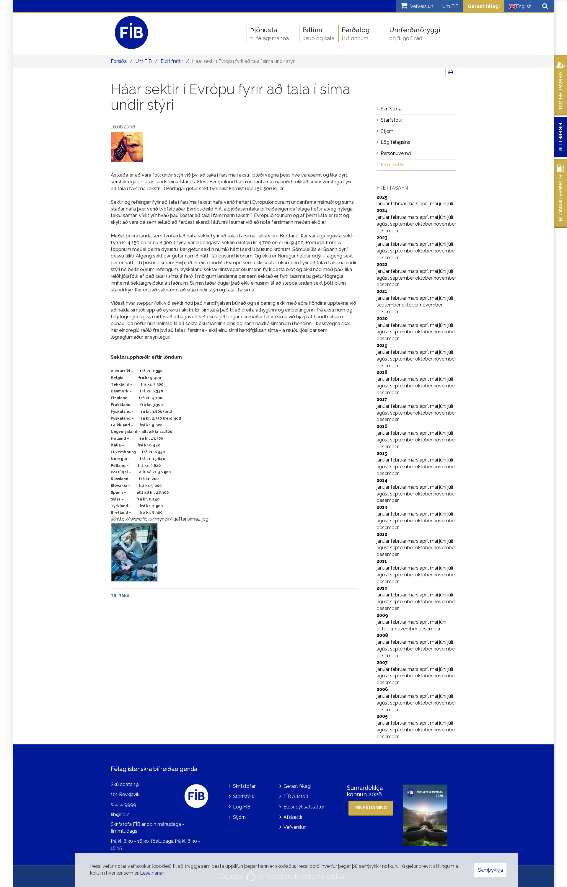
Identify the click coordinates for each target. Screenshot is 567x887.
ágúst (383, 224)
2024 (382, 210)
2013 (382, 507)
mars (414, 203)
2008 (382, 635)
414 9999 (125, 804)
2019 (382, 345)
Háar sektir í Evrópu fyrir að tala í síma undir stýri (243, 61)
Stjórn (239, 817)
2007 (382, 662)
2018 (382, 372)
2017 (382, 399)
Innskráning (370, 808)
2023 (382, 237)
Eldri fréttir (172, 61)
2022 (382, 264)
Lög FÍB (241, 807)
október (424, 224)
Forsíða (119, 61)
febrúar (399, 203)
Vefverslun (295, 827)
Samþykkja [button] (490, 870)
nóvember (445, 224)
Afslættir (293, 817)
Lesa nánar (152, 873)
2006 (382, 689)
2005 (382, 716)
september (402, 224)
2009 (382, 615)
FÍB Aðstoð (296, 796)
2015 (382, 453)
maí (434, 203)
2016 (382, 426)
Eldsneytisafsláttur (304, 807)
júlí (450, 203)
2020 (382, 318)
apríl (425, 203)
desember (388, 231)
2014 (382, 480)
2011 (382, 561)
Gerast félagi (484, 6)
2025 (382, 197)
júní (443, 203)
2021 (382, 291)
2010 (382, 588)
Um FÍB (450, 6)
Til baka (120, 595)
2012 (382, 534)
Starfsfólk (243, 796)
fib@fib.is (120, 814)
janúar (384, 203)
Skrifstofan (245, 786)
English (524, 6)
